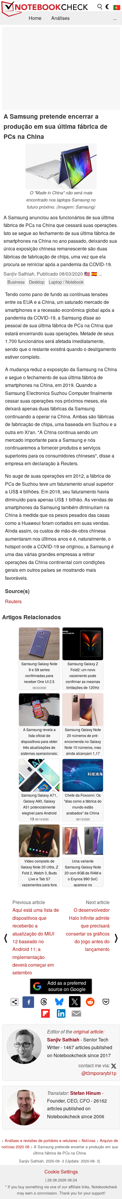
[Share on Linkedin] (61, 1013)
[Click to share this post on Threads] (43, 1002)
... (115, 18)
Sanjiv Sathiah (63, 1039)
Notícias (88, 1140)
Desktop (36, 282)
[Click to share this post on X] (74, 1001)
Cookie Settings (61, 1171)
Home (35, 18)
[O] (61, 167)
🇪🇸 (94, 273)
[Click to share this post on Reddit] (90, 1001)
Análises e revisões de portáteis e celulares (41, 1140)
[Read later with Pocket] (105, 1001)
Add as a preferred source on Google (66, 985)
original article (88, 1031)
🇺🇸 (87, 273)
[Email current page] (76, 1013)
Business (16, 282)
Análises (60, 18)
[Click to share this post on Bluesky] (59, 1002)
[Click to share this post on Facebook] (28, 1002)
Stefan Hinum (85, 1093)
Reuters (13, 601)
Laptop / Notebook (66, 282)
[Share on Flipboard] (45, 1013)
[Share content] (15, 1002)
